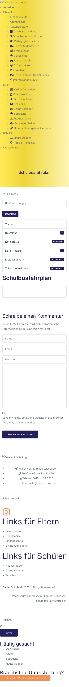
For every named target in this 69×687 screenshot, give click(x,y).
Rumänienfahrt (18, 292)
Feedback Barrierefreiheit (51, 600)
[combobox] (34, 620)
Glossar (60, 596)
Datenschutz (18, 596)
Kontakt (48, 596)
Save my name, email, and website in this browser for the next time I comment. (32, 420)
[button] (25, 678)
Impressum (36, 596)
